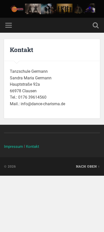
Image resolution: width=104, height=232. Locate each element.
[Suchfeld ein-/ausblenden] (96, 25)
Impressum (13, 146)
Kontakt (32, 146)
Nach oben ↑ (88, 166)
